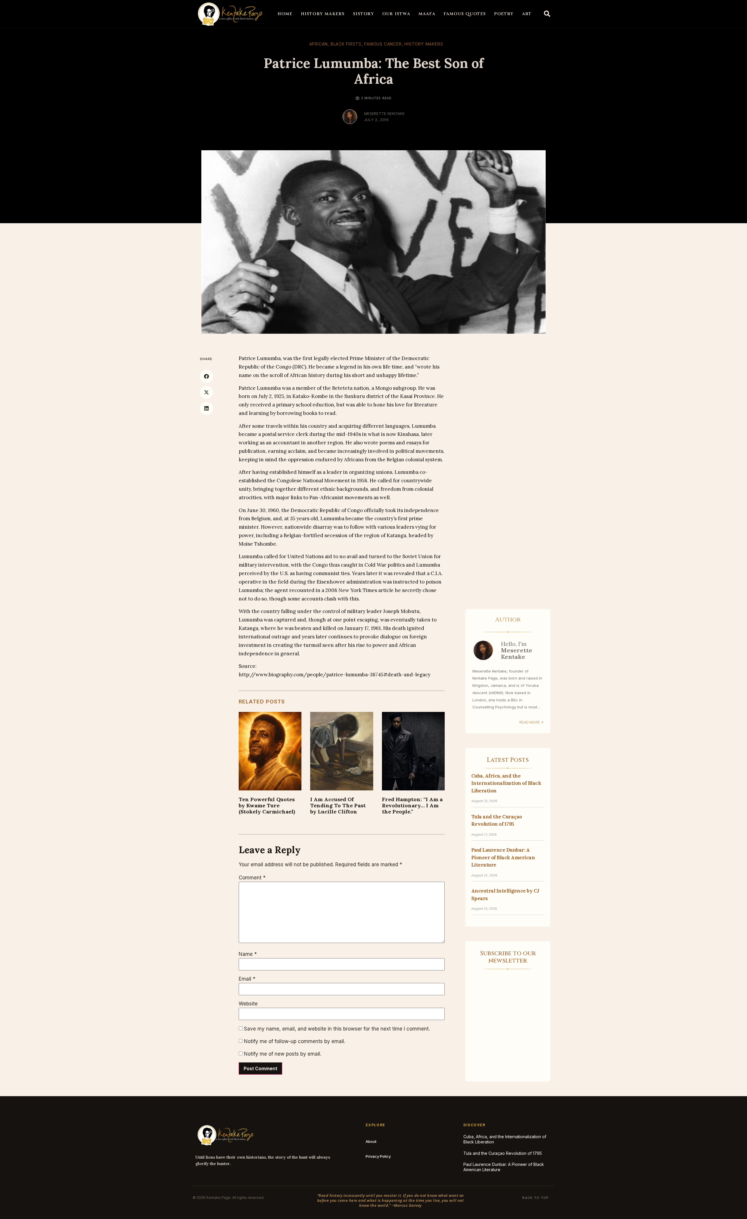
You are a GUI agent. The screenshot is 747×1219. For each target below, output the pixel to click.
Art (527, 14)
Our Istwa (396, 14)
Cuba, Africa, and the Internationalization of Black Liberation (506, 783)
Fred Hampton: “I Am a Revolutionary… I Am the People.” (412, 805)
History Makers (323, 14)
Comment (252, 877)
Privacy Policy (378, 1156)
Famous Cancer (383, 43)
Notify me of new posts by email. (282, 1054)
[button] (547, 14)
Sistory (363, 14)
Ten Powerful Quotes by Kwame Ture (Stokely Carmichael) (267, 805)
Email (247, 979)
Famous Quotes (465, 14)
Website (248, 1003)
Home (285, 14)
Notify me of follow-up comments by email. (294, 1041)
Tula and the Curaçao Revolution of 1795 (502, 1153)
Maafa (426, 14)
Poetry (504, 14)
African (318, 43)
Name (248, 954)
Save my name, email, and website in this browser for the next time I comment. (337, 1028)
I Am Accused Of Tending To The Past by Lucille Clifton (338, 805)
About (371, 1141)
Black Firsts (346, 43)
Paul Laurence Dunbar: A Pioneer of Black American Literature (503, 857)
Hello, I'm (516, 650)
